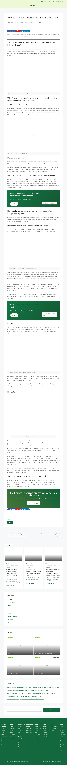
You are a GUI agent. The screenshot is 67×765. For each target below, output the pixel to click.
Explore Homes (33, 503)
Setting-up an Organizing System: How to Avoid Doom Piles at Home (25, 699)
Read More (14, 204)
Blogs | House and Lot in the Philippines (31, 22)
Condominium (13, 738)
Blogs (44, 730)
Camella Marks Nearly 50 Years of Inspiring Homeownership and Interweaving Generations (31, 693)
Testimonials (4, 736)
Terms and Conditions (56, 761)
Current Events (12, 602)
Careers (3, 738)
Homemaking (11, 608)
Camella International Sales (38, 742)
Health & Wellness (13, 616)
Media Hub (45, 736)
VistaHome (29, 728)
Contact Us (51, 1)
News (9, 605)
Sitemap (62, 742)
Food (9, 622)
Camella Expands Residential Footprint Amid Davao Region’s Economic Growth (28, 690)
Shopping (10, 619)
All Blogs (10, 599)
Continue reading (10, 585)
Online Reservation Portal (21, 742)
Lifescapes (12, 728)
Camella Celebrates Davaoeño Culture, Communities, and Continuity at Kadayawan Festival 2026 (13, 573)
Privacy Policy (46, 761)
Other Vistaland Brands (3, 742)
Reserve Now (59, 1)
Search (52, 710)
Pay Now (43, 1)
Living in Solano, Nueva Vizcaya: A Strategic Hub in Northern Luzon (25, 696)
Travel (9, 613)
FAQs (38, 1)
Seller (52, 730)
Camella (10, 522)
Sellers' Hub (38, 728)
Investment (11, 611)
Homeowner (54, 728)
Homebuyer (54, 726)
